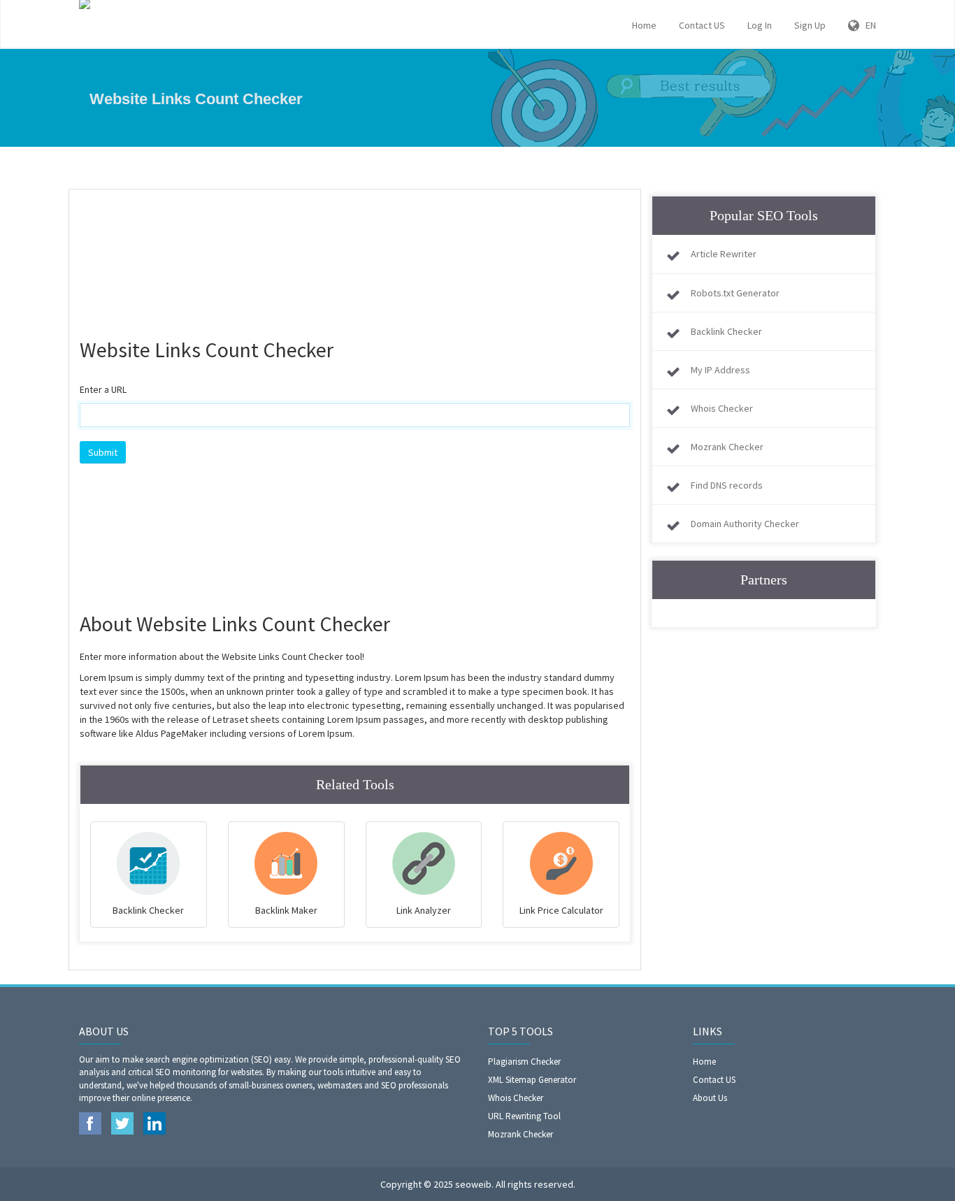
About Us (710, 1098)
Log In (759, 25)
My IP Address (720, 370)
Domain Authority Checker (745, 523)
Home (644, 25)
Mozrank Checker (727, 446)
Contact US (702, 25)
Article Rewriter (723, 253)
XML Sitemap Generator (532, 1080)
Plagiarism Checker (524, 1061)
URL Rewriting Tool (524, 1116)
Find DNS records (727, 485)
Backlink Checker (726, 331)
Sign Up (810, 25)
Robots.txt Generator (735, 293)
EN (867, 25)
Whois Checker (722, 408)
